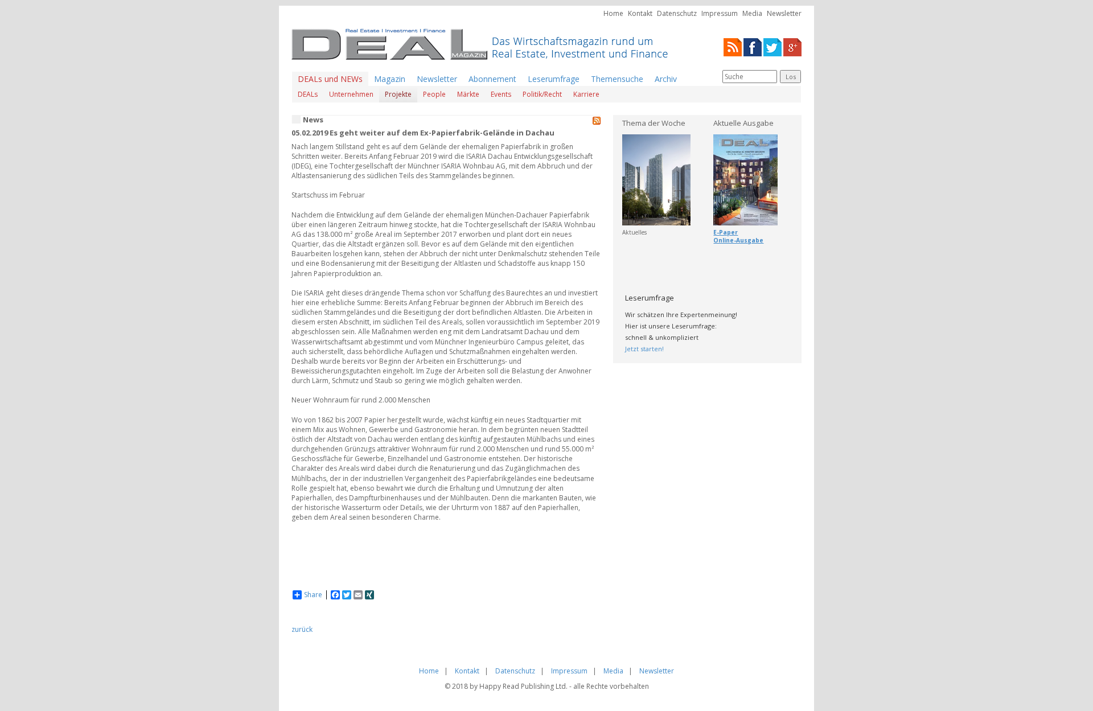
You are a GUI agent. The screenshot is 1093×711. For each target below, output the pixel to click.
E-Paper (725, 232)
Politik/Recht (542, 94)
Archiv (666, 78)
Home (613, 13)
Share (313, 594)
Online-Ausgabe (738, 240)
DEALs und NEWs (330, 78)
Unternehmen (351, 94)
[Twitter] (772, 46)
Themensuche (617, 78)
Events (501, 94)
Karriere (586, 94)
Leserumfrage (554, 78)
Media (752, 13)
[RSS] (733, 46)
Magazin (389, 78)
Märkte (468, 94)
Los (791, 76)
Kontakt (640, 13)
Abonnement (492, 78)
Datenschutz (677, 13)
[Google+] (792, 46)
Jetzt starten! (644, 348)
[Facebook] (752, 46)
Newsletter (784, 13)
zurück (302, 629)
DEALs (308, 94)
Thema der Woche (653, 123)
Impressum (719, 13)
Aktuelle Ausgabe (743, 123)
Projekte (398, 94)
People (434, 94)
